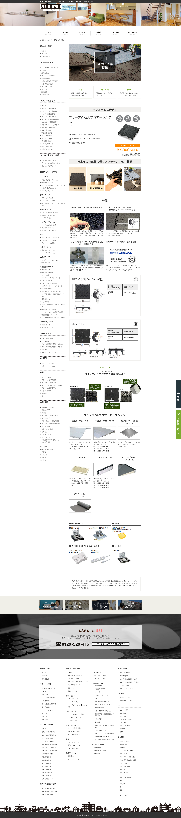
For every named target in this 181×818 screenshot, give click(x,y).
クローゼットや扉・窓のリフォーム (53, 185)
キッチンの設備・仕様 (48, 225)
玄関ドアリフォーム (48, 263)
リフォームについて (48, 86)
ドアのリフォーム (47, 191)
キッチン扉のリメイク (48, 230)
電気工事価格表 (46, 130)
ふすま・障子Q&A (47, 391)
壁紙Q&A (44, 393)
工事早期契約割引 (47, 84)
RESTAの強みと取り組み (49, 67)
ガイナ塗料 (45, 275)
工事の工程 (45, 302)
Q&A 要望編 (123, 713)
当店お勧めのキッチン (48, 228)
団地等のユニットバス (48, 240)
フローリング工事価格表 (49, 111)
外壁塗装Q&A (45, 299)
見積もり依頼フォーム (48, 166)
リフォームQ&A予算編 (48, 382)
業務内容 (44, 413)
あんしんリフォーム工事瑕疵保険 (52, 312)
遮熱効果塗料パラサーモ (49, 315)
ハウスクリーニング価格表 (50, 125)
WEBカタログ (98, 753)
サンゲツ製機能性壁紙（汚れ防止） (53, 347)
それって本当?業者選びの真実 (51, 291)
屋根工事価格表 (46, 141)
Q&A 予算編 (123, 716)
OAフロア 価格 (46, 218)
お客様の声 (45, 95)
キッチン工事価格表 (48, 114)
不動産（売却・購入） (48, 327)
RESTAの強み (51, 605)
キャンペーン (132, 33)
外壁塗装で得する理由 (48, 309)
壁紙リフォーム (72, 691)
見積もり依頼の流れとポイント (51, 163)
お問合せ (44, 432)
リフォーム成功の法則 (48, 76)
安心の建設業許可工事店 (49, 81)
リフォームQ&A (46, 377)
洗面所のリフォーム (48, 250)
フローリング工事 (47, 198)
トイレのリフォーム (48, 253)
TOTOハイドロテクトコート (50, 278)
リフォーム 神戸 (47, 40)
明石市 (43, 452)
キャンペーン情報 (47, 338)
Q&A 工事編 (123, 722)
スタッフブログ (46, 434)
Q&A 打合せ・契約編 (125, 719)
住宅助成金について (48, 149)
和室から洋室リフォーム (49, 180)
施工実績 (115, 33)
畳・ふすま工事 (46, 138)
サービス (82, 33)
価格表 (99, 33)
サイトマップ (45, 437)
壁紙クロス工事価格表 (48, 108)
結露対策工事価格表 (48, 127)
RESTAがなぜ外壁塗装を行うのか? (53, 317)
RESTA (93, 815)
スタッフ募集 (45, 426)
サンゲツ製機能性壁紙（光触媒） (52, 344)
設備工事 (44, 92)
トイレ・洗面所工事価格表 (50, 119)
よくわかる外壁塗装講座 (49, 283)
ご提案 (48, 33)
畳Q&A (43, 396)
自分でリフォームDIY (48, 366)
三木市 (43, 457)
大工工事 (44, 89)
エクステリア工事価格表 (49, 122)
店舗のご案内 (45, 410)
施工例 (65, 33)
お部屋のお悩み (46, 349)
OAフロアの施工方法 (48, 215)
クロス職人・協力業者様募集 (51, 423)
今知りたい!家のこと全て (49, 352)
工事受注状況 (45, 56)
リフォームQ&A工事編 (48, 388)
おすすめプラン (46, 280)
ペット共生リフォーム (48, 200)
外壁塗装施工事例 (47, 272)
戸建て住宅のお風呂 (48, 243)
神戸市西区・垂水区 (48, 449)
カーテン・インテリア (48, 363)
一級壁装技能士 (46, 78)
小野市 (43, 460)
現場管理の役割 (46, 289)
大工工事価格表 (46, 135)
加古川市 (44, 455)
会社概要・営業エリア (48, 407)
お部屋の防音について (48, 188)
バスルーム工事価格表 (48, 116)
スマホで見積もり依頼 (48, 160)
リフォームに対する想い (49, 415)
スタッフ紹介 (45, 418)
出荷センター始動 (47, 429)
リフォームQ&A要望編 (48, 380)
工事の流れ (45, 73)
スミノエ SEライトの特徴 (49, 212)
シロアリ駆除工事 (47, 144)
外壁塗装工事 (45, 270)
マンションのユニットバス (50, 237)
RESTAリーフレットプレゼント (51, 286)
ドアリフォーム (72, 688)
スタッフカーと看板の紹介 (50, 421)
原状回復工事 (45, 325)
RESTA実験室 (46, 341)
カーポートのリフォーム (49, 260)
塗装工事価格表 (46, 133)
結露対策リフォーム (48, 182)
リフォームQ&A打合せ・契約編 (51, 385)
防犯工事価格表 (46, 146)
